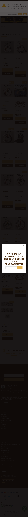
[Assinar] (19, 267)
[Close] (24, 245)
